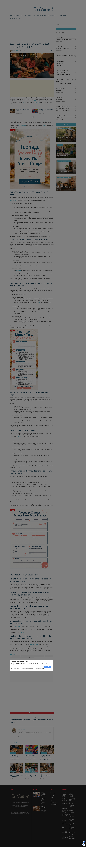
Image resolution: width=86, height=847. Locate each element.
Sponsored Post (53, 802)
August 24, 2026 (42, 113)
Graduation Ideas (60, 61)
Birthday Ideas (59, 37)
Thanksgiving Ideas (60, 115)
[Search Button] (75, 1)
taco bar (17, 124)
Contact (52, 795)
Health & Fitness (60, 68)
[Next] (33, 117)
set (39, 302)
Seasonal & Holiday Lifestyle (63, 106)
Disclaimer (52, 797)
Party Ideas (23, 41)
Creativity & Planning (20, 15)
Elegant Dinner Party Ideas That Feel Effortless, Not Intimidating (46, 775)
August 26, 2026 (19, 113)
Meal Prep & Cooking (61, 86)
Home (11, 15)
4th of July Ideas (60, 32)
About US (52, 792)
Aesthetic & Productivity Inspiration (65, 35)
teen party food (13, 657)
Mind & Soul (63, 15)
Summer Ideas (59, 113)
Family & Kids (31, 15)
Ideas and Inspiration (16, 41)
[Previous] (30, 117)
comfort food (13, 200)
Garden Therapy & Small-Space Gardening (66, 55)
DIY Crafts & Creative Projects (63, 44)
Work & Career (59, 119)
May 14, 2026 (59, 189)
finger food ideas (22, 125)
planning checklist (34, 644)
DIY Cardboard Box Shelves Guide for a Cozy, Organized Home (66, 170)
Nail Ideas (58, 90)
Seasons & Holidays (15, 18)
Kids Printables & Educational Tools (65, 81)
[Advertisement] (19, 32)
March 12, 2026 (59, 156)
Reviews (58, 104)
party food (44, 125)
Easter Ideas (59, 46)
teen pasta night (21, 657)
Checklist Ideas (59, 41)
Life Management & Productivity (63, 83)
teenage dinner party (29, 657)
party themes (46, 121)
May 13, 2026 (42, 778)
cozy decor (24, 102)
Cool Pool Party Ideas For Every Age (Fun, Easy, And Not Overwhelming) (31, 775)
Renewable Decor (60, 101)
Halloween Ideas (60, 65)
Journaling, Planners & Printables (64, 79)
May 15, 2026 (12, 778)
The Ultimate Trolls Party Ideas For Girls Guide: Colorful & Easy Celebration (46, 110)
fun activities (21, 436)
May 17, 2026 (22, 50)
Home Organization (60, 72)
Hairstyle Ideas (59, 63)
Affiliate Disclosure (54, 793)
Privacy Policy (53, 800)
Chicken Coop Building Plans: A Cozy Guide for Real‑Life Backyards (65, 138)
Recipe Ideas (59, 99)
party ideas (35, 100)
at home (38, 102)
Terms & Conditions (54, 804)
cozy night (18, 270)
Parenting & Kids (60, 92)
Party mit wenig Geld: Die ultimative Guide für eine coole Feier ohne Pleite (23, 110)
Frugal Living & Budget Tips (62, 53)
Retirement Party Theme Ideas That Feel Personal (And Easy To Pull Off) (16, 775)
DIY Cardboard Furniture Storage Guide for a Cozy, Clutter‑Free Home (65, 187)
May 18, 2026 (59, 140)
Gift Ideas (58, 59)
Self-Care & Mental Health (62, 108)
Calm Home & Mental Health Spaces (64, 39)
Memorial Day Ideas (60, 88)
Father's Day (59, 50)
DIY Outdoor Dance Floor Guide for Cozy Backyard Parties (65, 154)
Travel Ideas (59, 117)
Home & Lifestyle (41, 15)
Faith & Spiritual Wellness (62, 48)
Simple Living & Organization (63, 110)
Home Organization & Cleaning (63, 74)
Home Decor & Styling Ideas (62, 70)
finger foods (20, 291)
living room (21, 632)
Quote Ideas (59, 97)
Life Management (53, 15)
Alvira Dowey (15, 50)
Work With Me (53, 805)
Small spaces (17, 626)
